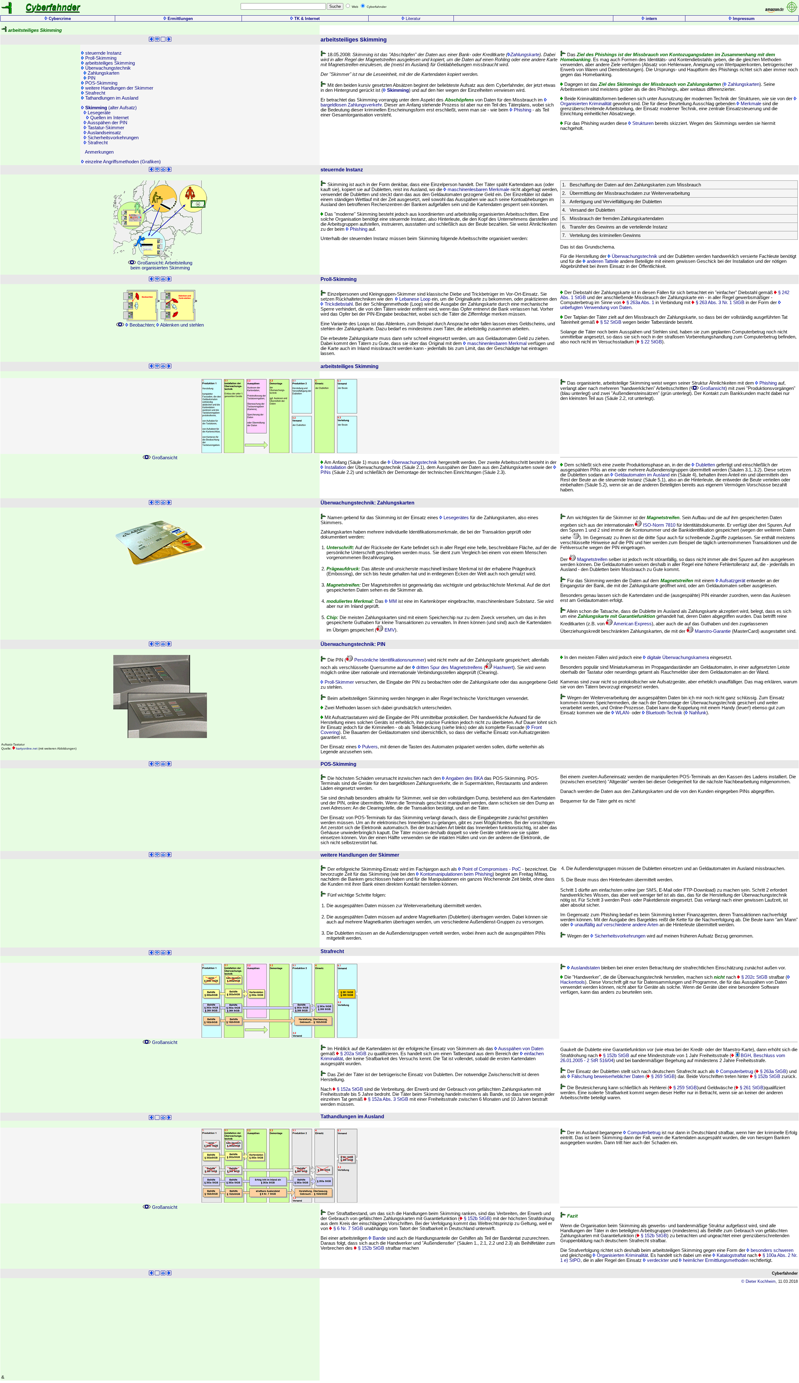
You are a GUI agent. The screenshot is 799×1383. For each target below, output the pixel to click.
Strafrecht (94, 93)
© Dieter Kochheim (758, 1281)
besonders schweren (771, 1250)
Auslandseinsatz (103, 132)
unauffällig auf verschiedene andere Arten (615, 924)
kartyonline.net (26, 748)
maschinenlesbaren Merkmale (477, 189)
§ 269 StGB (662, 1076)
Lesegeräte (98, 112)
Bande (378, 1238)
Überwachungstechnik (107, 68)
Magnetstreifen (591, 559)
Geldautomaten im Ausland (641, 474)
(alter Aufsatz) (111, 107)
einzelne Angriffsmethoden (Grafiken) (122, 161)
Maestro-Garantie (712, 631)
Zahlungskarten (102, 73)
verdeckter (657, 1260)
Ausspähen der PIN (106, 122)
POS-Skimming (100, 83)
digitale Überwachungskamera (677, 657)
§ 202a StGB (352, 1053)
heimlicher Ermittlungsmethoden (715, 1260)
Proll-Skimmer (338, 682)
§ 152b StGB (615, 1055)
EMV (389, 630)
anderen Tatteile (602, 261)
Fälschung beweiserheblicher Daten (607, 1076)
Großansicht (712, 388)
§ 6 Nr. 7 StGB (347, 1228)
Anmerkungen (99, 152)
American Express (632, 623)
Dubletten (704, 464)
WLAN (621, 712)
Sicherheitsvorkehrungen (112, 137)
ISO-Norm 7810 (658, 525)
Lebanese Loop (414, 299)
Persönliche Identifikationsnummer (388, 659)
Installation (334, 467)
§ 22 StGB (651, 341)
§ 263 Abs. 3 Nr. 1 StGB (719, 302)
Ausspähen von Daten (520, 1048)
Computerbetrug (736, 1071)
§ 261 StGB (750, 1087)
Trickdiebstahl (338, 304)
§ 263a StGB (772, 1071)
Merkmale (750, 103)
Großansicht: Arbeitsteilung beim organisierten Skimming (161, 265)
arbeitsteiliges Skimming (109, 63)
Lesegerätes (455, 517)
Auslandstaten (585, 967)
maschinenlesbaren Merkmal (496, 343)
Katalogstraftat (730, 1255)
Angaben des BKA (464, 778)
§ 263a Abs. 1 (639, 302)
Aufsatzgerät (731, 580)
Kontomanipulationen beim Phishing (456, 874)
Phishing (521, 109)
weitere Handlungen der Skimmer (118, 88)
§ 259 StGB (684, 1087)
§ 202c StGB (753, 977)
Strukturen (642, 123)
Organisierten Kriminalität (622, 1255)
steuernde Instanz (103, 53)
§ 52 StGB (610, 322)
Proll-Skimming (100, 58)
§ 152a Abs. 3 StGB (387, 1099)
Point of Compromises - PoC (491, 869)
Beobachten (141, 324)
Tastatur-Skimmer (105, 127)
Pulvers (369, 746)
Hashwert (502, 667)
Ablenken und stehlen (181, 324)
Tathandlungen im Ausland (111, 98)
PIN (91, 78)
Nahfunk (697, 712)
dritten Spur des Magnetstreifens (449, 667)
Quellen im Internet (109, 117)
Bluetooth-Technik (663, 712)
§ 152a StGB (349, 1089)
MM (392, 601)
